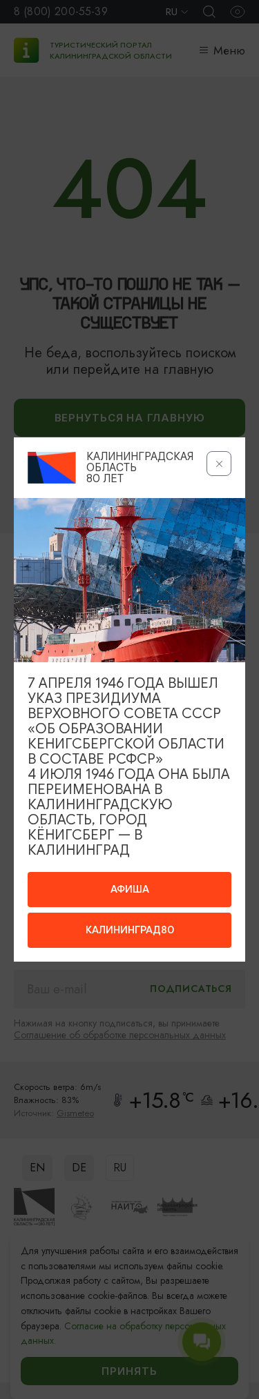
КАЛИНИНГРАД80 (130, 930)
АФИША (130, 889)
